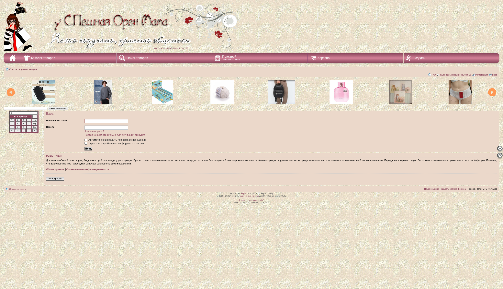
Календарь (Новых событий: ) (455, 75)
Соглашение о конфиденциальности (87, 169)
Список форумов (17, 189)
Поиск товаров (137, 58)
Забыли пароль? (94, 131)
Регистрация (481, 75)
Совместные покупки (249, 196)
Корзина (324, 58)
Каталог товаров (43, 58)
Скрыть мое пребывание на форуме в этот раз (116, 143)
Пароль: (50, 127)
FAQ (433, 75)
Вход (494, 75)
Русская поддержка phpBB (251, 200)
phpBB (244, 194)
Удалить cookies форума (453, 189)
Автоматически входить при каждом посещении (117, 139)
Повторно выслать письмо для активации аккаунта (114, 134)
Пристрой (231, 58)
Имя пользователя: (56, 120)
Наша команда (431, 189)
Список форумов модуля (23, 69)
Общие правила (55, 169)
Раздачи (419, 58)
